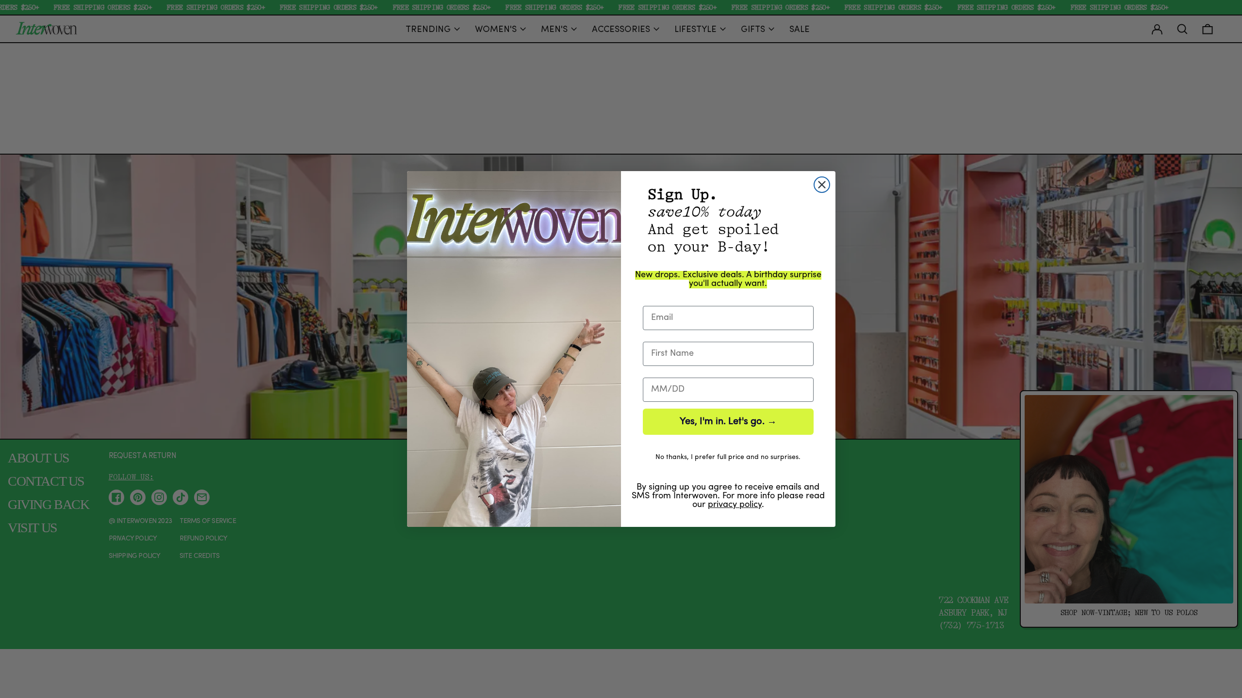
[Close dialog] (822, 184)
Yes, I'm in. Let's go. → (728, 422)
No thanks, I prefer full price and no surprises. (728, 457)
